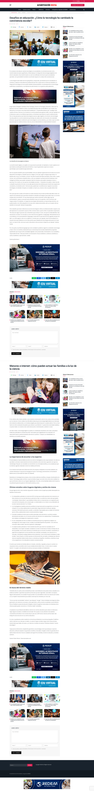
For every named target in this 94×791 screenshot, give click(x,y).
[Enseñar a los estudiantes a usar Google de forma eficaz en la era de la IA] (17, 314)
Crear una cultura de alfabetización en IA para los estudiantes (52, 320)
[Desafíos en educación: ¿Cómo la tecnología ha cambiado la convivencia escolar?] (35, 42)
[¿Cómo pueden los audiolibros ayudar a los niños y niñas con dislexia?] (52, 299)
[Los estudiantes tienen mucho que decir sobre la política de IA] (17, 299)
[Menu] (10, 5)
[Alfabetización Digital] (47, 5)
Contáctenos (73, 9)
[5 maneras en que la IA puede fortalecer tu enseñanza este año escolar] (35, 299)
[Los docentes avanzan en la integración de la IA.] (35, 314)
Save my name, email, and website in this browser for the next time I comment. (29, 349)
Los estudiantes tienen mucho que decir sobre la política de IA (17, 305)
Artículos (48, 9)
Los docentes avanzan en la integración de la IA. (33, 320)
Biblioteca (41, 9)
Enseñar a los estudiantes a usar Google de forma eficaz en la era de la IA (17, 321)
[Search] (83, 1)
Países (33, 9)
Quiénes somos (26, 9)
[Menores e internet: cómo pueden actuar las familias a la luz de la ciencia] (35, 390)
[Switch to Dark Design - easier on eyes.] (82, 1)
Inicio (19, 9)
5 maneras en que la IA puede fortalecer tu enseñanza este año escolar (35, 306)
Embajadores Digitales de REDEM (59, 9)
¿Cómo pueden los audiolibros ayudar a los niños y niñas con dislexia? (51, 306)
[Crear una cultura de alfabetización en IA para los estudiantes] (52, 314)
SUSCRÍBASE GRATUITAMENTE (77, 5)
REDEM (29, 773)
